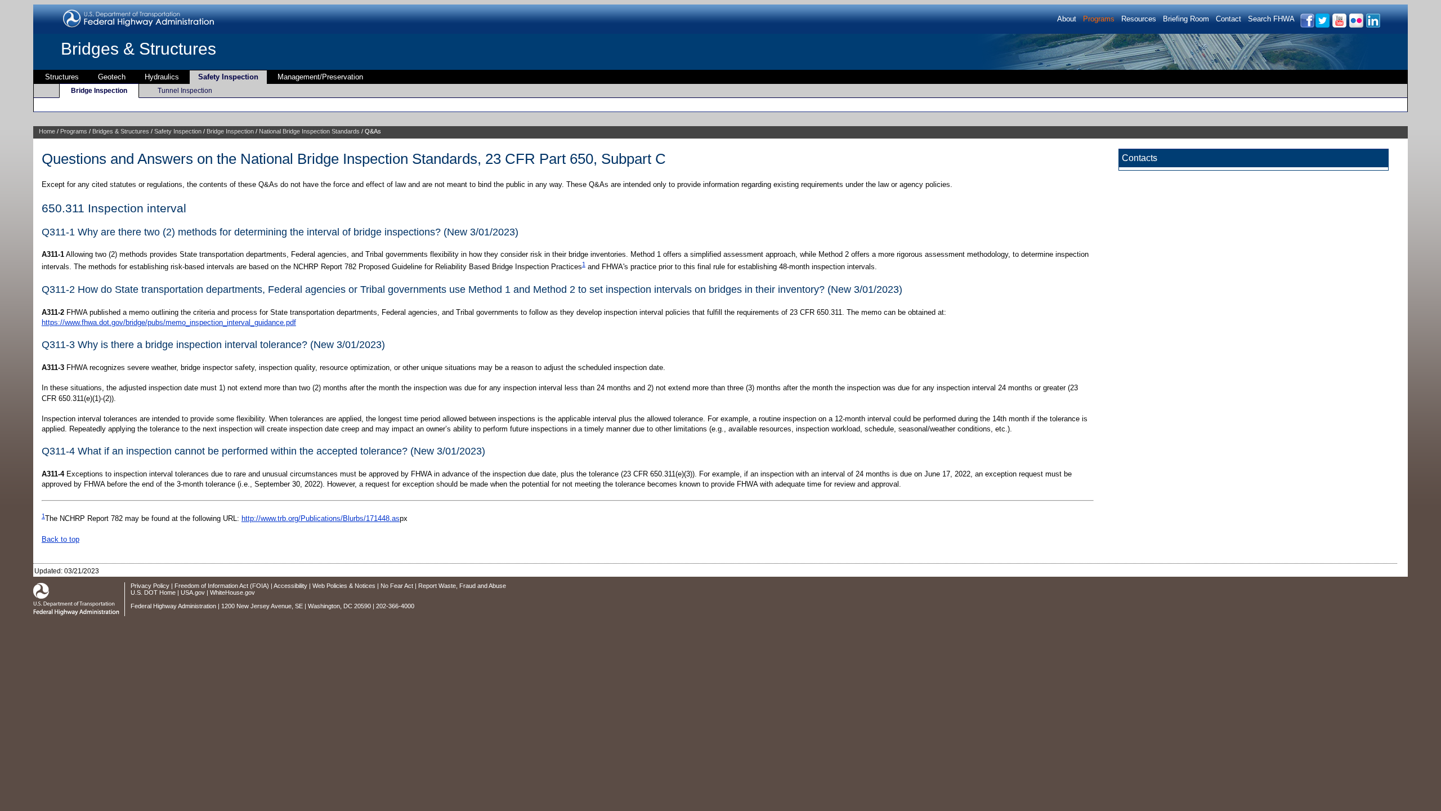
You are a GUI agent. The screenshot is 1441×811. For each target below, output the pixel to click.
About (1066, 19)
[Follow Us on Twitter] (1322, 26)
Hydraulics (162, 77)
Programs (1099, 19)
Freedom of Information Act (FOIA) (221, 585)
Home (47, 131)
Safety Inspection (228, 77)
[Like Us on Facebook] (1306, 26)
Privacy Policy (150, 585)
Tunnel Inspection (185, 91)
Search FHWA (1271, 19)
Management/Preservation (320, 77)
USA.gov (193, 592)
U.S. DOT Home (153, 592)
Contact (1228, 19)
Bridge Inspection (99, 91)
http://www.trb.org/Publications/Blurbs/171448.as (320, 518)
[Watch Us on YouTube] (1338, 26)
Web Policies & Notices (343, 585)
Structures (62, 77)
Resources (1138, 19)
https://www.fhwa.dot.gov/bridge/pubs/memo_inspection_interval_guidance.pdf (169, 322)
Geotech (112, 77)
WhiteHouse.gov (232, 592)
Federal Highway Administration (173, 606)
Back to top (60, 539)
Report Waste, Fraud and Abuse (462, 585)
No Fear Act (397, 585)
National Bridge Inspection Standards (309, 131)
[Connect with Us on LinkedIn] (1372, 26)
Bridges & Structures (138, 48)
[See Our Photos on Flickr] (1355, 26)
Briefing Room (1186, 19)
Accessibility (290, 585)
